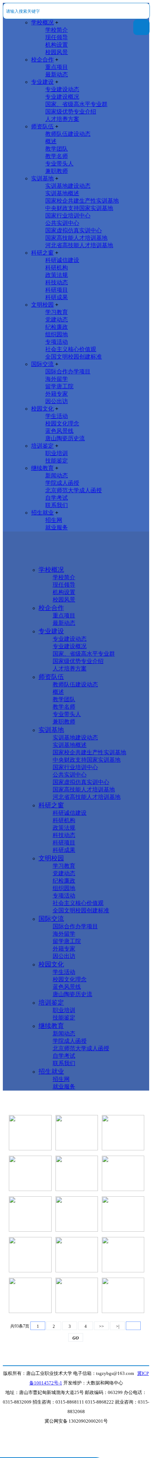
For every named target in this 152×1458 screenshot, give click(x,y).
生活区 (77, 1304)
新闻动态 (56, 475)
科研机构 (56, 268)
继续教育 (42, 468)
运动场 (30, 1142)
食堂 (31, 1304)
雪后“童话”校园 (123, 1142)
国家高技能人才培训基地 (76, 238)
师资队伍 (42, 126)
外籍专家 (56, 394)
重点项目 (56, 67)
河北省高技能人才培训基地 (79, 245)
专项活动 (56, 342)
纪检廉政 (56, 327)
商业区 (123, 1304)
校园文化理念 (62, 423)
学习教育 (56, 312)
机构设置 (56, 45)
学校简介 (56, 30)
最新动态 (56, 74)
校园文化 (42, 409)
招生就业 (42, 513)
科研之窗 (42, 253)
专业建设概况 (62, 97)
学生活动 (56, 416)
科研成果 (56, 297)
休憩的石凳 (77, 1182)
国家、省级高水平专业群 (76, 104)
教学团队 (56, 149)
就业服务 (56, 527)
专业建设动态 (62, 89)
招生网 (53, 520)
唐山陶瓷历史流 (65, 438)
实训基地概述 (62, 193)
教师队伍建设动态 (67, 134)
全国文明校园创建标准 (73, 357)
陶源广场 (77, 1264)
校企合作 (42, 60)
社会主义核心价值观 (70, 349)
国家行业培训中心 (67, 216)
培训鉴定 (42, 446)
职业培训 (56, 453)
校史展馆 (123, 1182)
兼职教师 (56, 171)
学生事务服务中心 (31, 1182)
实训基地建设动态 (67, 186)
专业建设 (42, 82)
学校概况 (42, 22)
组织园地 (56, 334)
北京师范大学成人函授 (73, 490)
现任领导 (56, 37)
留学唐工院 (59, 386)
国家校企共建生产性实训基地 (82, 201)
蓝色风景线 (59, 431)
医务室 (77, 1142)
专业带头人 (59, 164)
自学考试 (56, 498)
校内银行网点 (31, 1223)
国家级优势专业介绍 (70, 112)
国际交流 (42, 364)
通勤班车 (123, 1223)
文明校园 (42, 305)
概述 (51, 141)
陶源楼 (30, 1264)
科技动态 (56, 282)
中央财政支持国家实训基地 (79, 208)
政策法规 (56, 275)
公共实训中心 (62, 223)
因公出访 (56, 401)
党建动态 (56, 319)
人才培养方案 (62, 119)
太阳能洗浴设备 (123, 1264)
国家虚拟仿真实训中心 (73, 230)
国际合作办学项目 (67, 371)
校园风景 (56, 52)
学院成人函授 (62, 483)
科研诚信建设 (62, 260)
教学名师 (56, 156)
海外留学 (56, 379)
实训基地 (42, 178)
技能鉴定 (56, 461)
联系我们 (56, 505)
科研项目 (56, 290)
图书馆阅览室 (77, 1223)
